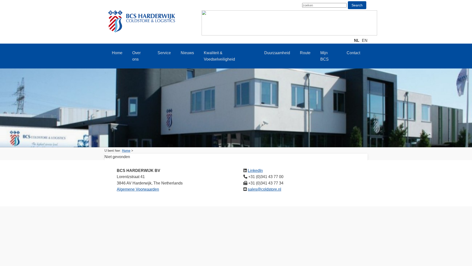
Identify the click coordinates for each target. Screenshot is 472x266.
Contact (353, 53)
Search (357, 5)
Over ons (136, 56)
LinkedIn (255, 170)
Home (117, 53)
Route (305, 53)
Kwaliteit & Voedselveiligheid (219, 56)
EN (365, 40)
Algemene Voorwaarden (138, 189)
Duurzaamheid (277, 53)
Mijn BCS (324, 56)
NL (356, 40)
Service (164, 53)
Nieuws (187, 53)
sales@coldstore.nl (264, 189)
